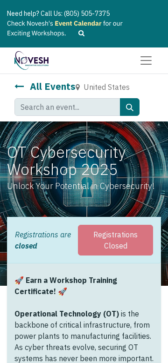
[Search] (130, 107)
